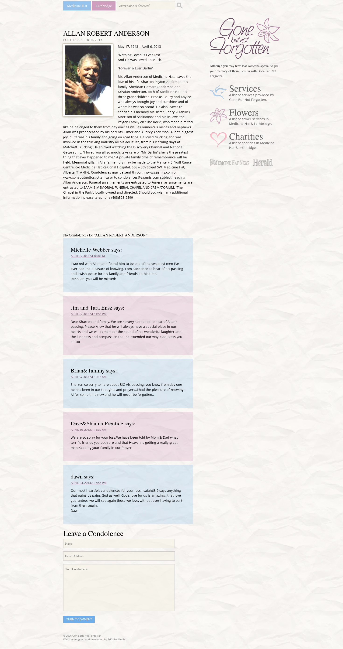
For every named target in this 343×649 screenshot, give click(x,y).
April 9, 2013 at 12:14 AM (89, 377)
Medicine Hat (77, 5)
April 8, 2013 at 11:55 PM (89, 314)
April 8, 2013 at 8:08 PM (88, 256)
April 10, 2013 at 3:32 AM (89, 429)
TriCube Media (116, 639)
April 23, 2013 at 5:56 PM (89, 483)
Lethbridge (104, 5)
